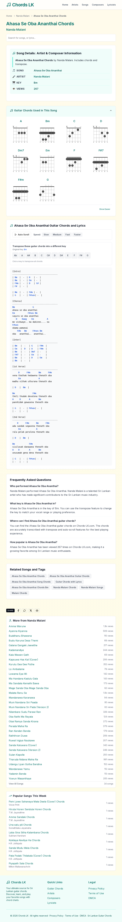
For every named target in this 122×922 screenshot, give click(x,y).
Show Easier (104, 209)
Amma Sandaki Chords (22, 817)
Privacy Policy (96, 888)
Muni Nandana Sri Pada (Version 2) (29, 707)
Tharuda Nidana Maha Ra (23, 759)
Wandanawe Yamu (19, 769)
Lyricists (111, 4)
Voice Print (14, 804)
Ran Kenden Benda (19, 730)
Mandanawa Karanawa (22, 697)
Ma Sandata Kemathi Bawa (24, 683)
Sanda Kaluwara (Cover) (23, 745)
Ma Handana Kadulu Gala (23, 678)
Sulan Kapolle (17, 754)
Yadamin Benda (17, 773)
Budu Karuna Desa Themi (23, 640)
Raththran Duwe (18, 735)
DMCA (92, 898)
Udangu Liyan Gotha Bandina (25, 764)
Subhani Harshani (17, 835)
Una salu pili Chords (20, 824)
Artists (75, 4)
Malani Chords (19, 593)
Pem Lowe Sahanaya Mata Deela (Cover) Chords (37, 801)
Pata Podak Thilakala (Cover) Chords (30, 855)
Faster (77, 234)
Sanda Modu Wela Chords (23, 847)
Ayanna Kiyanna (18, 631)
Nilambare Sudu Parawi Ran (25, 711)
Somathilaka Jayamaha (20, 828)
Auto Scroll (23, 234)
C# (48, 255)
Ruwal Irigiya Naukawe (22, 740)
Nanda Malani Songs (92, 587)
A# (28, 255)
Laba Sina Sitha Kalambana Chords (29, 832)
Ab (15, 255)
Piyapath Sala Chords (21, 863)
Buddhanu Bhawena (20, 635)
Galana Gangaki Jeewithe (23, 645)
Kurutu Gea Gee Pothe (21, 664)
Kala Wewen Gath (19, 654)
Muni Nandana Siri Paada (23, 702)
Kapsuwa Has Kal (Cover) (23, 659)
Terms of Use (96, 893)
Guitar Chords (55, 888)
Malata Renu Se (18, 692)
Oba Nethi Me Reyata (21, 716)
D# (61, 255)
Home (65, 4)
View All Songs (16, 783)
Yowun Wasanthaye (20, 778)
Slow (46, 234)
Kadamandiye (16, 650)
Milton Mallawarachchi (19, 866)
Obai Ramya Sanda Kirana (23, 721)
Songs (85, 4)
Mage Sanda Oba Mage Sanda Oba (29, 688)
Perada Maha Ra (18, 726)
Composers (98, 4)
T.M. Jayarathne (17, 812)
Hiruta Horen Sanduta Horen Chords (30, 809)
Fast (67, 234)
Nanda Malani (22, 16)
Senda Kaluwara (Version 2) (24, 749)
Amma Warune (17, 626)
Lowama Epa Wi (18, 673)
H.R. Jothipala (15, 843)
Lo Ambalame (16, 669)
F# (81, 255)
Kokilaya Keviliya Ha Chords (24, 840)
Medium (57, 234)
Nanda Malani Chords (64, 587)
